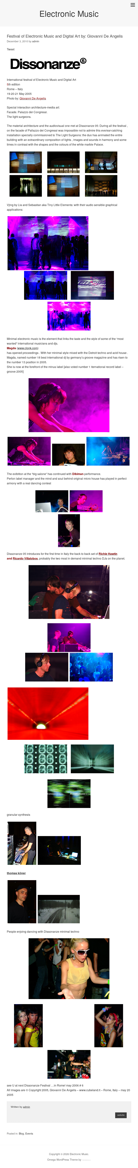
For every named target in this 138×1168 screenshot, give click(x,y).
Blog (21, 1133)
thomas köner (16, 873)
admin (26, 1106)
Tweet (10, 49)
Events (29, 1133)
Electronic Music (69, 13)
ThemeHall (86, 1160)
